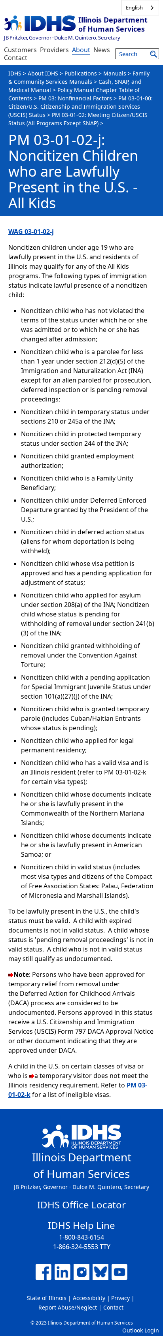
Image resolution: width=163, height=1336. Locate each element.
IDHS (14, 73)
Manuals (114, 73)
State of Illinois (46, 1298)
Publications (80, 73)
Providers (54, 49)
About (81, 49)
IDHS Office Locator (81, 1204)
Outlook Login (140, 1330)
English (134, 7)
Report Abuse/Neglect (67, 1307)
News (101, 49)
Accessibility (89, 1298)
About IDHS (43, 73)
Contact (15, 57)
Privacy (120, 1298)
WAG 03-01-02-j (31, 231)
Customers (20, 49)
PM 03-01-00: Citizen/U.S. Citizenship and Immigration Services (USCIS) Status (80, 106)
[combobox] (140, 7)
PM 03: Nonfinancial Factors (75, 98)
